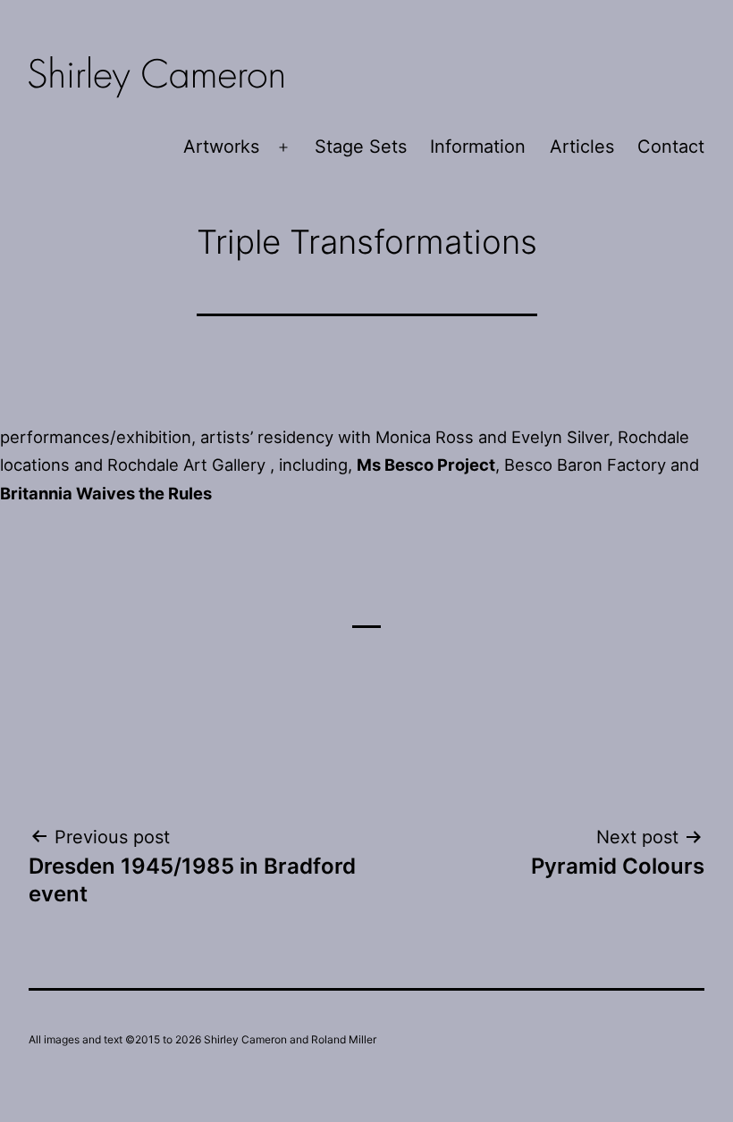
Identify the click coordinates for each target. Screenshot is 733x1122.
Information (478, 146)
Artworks (221, 146)
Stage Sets (361, 146)
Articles (582, 146)
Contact (670, 146)
